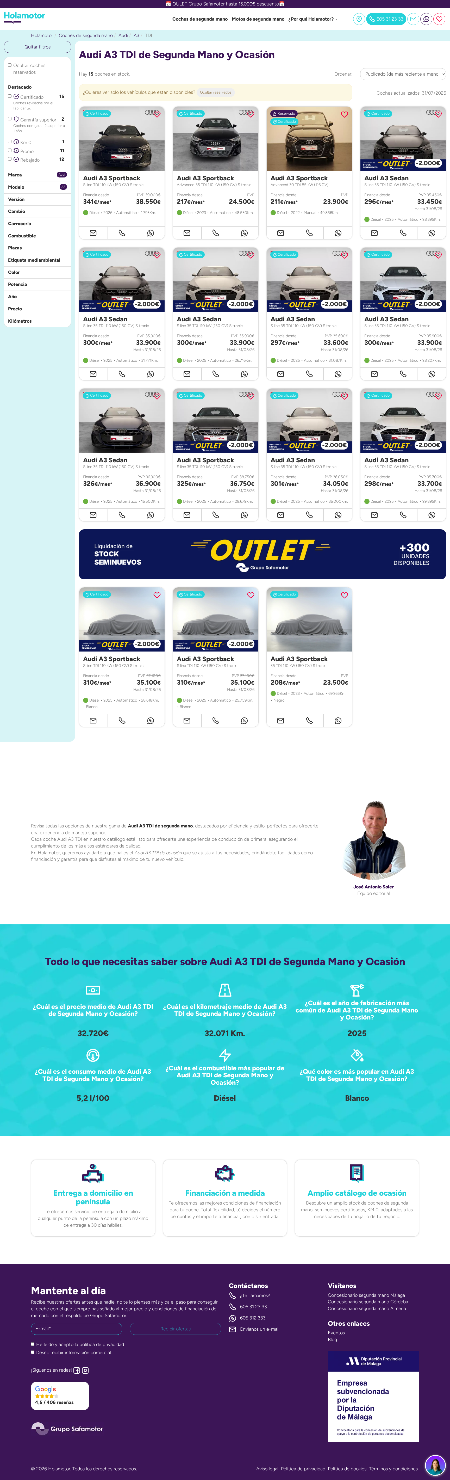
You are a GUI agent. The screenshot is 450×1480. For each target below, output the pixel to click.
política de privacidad (101, 1344)
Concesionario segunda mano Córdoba (368, 1302)
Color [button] (14, 272)
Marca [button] (15, 175)
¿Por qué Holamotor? (312, 19)
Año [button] (12, 296)
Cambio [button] (16, 211)
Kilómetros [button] (20, 321)
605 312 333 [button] (253, 1318)
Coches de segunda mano (200, 19)
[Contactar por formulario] (413, 19)
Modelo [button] (16, 187)
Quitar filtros (37, 47)
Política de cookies (347, 1469)
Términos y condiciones (393, 1469)
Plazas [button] (15, 248)
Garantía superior (39, 124)
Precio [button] (15, 309)
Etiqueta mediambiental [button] (34, 260)
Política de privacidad (303, 1469)
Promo (41, 151)
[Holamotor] (24, 22)
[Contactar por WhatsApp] (426, 19)
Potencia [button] (17, 284)
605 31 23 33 (253, 1307)
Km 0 (41, 142)
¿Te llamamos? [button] (255, 1295)
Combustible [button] (22, 236)
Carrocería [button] (19, 223)
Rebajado (41, 159)
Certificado (38, 102)
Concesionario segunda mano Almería (367, 1308)
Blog (332, 1339)
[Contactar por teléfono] (122, 232)
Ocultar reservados (216, 92)
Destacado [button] (20, 87)
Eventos (336, 1333)
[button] (262, 554)
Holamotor (42, 35)
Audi (123, 35)
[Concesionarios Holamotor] (359, 19)
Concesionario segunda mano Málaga (366, 1295)
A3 (136, 35)
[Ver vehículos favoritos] (439, 19)
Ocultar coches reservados (29, 69)
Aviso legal (267, 1469)
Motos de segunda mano (258, 19)
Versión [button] (16, 199)
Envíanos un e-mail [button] (259, 1329)
